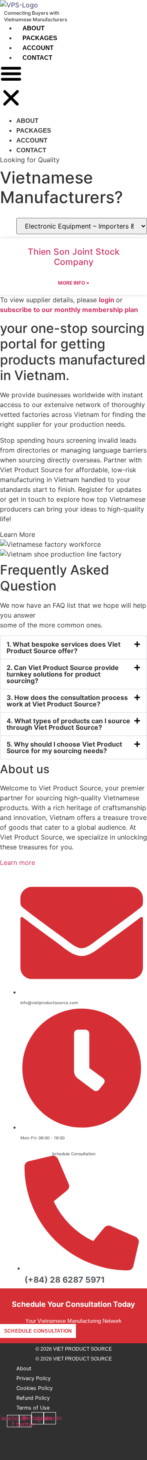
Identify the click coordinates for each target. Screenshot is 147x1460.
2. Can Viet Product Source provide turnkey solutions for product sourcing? (63, 674)
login (106, 300)
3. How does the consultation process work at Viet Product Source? (67, 700)
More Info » (73, 283)
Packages (39, 37)
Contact (37, 57)
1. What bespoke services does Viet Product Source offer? (63, 647)
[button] (11, 86)
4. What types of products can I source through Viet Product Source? (68, 724)
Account (37, 47)
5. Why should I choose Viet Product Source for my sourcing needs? (64, 747)
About (33, 28)
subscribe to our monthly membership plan (69, 310)
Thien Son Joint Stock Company (74, 257)
